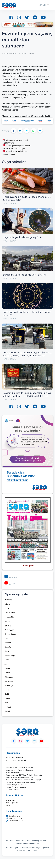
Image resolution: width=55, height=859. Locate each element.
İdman (6, 608)
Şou (6, 664)
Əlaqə (8, 805)
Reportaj (7, 647)
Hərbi (6, 694)
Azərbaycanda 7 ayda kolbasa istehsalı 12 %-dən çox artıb (27, 198)
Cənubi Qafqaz (10, 634)
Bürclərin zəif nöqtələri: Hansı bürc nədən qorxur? (27, 313)
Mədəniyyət (9, 630)
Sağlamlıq (8, 681)
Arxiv (6, 660)
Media (6, 651)
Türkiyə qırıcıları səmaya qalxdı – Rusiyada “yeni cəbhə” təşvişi (17, 147)
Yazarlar (7, 643)
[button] (43, 5)
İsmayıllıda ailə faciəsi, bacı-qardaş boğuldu (15, 152)
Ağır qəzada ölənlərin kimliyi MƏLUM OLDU (15, 141)
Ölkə (6, 703)
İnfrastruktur (9, 617)
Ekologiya (8, 707)
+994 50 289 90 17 (16, 821)
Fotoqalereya (9, 655)
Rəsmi (6, 638)
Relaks (7, 668)
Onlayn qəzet (27, 565)
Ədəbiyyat (8, 677)
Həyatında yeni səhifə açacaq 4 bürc (23, 237)
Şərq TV (12, 584)
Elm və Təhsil (9, 613)
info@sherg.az (14, 816)
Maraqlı (7, 711)
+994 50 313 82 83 (16, 818)
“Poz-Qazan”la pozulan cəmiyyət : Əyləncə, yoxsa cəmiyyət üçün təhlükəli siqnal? (27, 354)
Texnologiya (9, 685)
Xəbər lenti (13, 577)
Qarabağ (7, 625)
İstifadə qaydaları (12, 803)
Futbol (7, 621)
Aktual (7, 673)
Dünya (7, 604)
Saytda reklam (11, 800)
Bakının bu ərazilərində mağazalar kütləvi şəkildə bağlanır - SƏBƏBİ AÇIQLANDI (27, 394)
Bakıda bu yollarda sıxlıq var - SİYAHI (24, 274)
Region (7, 698)
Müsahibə (8, 600)
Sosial (6, 690)
